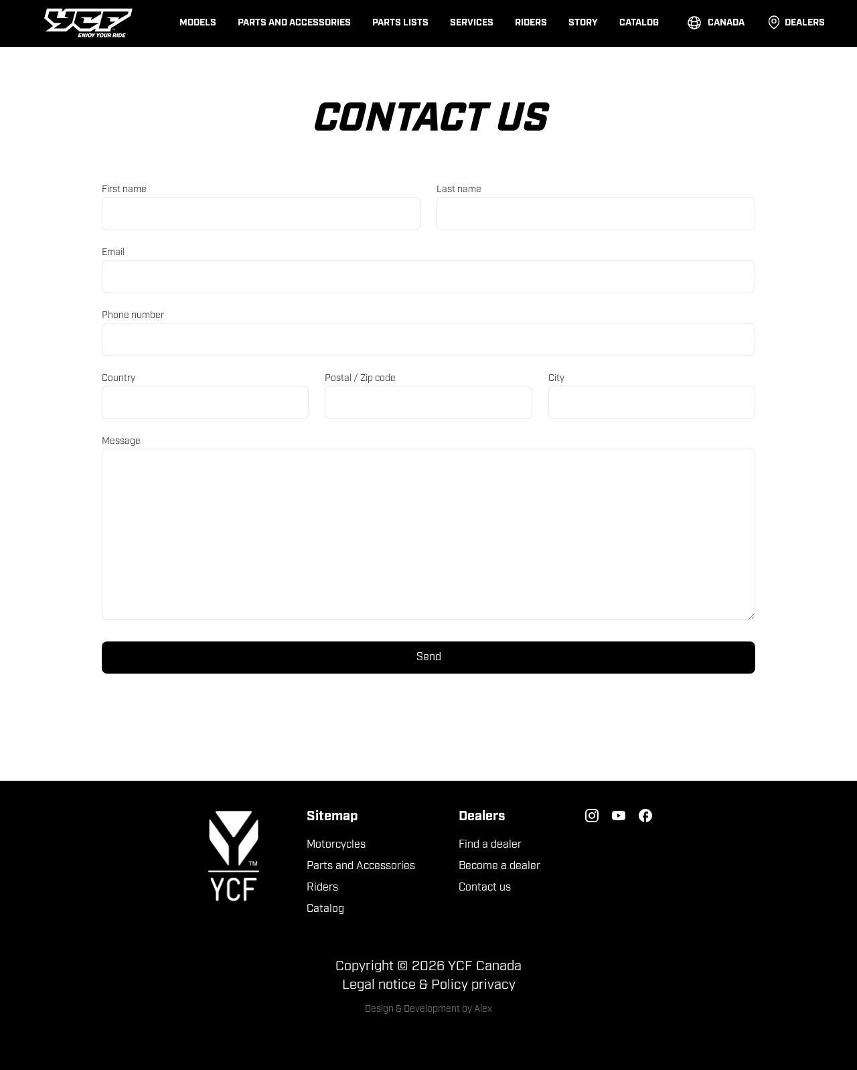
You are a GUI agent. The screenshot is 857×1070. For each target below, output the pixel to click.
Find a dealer (490, 845)
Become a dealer (499, 866)
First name (124, 190)
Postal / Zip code (360, 379)
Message (121, 442)
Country (118, 379)
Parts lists (400, 23)
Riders (531, 23)
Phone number (133, 316)
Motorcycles (336, 845)
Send (428, 657)
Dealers (805, 23)
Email (113, 253)
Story (583, 23)
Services (471, 23)
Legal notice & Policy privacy (429, 985)
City (556, 379)
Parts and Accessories (294, 23)
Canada (726, 23)
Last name (459, 190)
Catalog (639, 23)
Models (197, 23)
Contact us (485, 888)
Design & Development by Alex (428, 1009)
